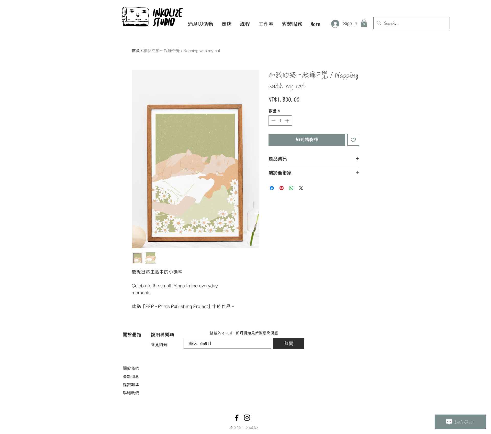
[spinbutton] (280, 120)
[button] (200, 24)
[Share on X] (301, 188)
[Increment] (287, 120)
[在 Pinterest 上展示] (281, 188)
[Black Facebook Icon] (237, 418)
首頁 (136, 50)
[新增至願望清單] (353, 140)
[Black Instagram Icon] (247, 418)
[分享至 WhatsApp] (291, 188)
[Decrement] (272, 120)
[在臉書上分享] (272, 188)
